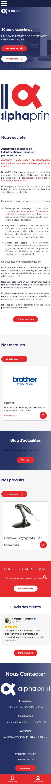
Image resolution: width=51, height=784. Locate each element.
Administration (25, 759)
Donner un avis (25, 652)
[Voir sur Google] (7, 620)
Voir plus (25, 460)
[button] (2, 629)
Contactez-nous (25, 319)
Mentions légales (25, 754)
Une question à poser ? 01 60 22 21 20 (26, 722)
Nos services (12, 48)
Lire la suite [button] (10, 640)
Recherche (23, 588)
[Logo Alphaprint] (25, 695)
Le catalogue (12, 359)
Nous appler (25, 768)
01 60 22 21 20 (12, 782)
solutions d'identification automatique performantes (25, 179)
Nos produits (12, 58)
